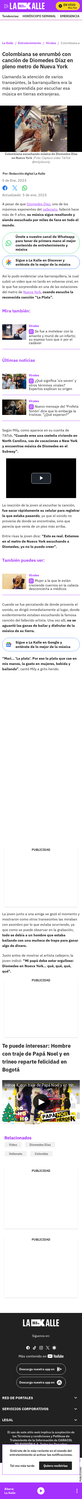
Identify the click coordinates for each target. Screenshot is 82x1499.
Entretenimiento (29, 43)
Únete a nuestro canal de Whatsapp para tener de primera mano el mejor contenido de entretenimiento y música (46, 243)
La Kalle (7, 43)
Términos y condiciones (33, 1436)
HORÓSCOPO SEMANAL (39, 16)
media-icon (41, 1491)
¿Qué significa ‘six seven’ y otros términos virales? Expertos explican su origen (52, 384)
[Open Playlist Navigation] (77, 1491)
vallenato (50, 209)
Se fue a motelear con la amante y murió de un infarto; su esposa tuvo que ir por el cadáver (52, 337)
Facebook (5, 190)
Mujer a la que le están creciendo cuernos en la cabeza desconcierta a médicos (54, 584)
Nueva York (32, 292)
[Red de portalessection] (76, 1398)
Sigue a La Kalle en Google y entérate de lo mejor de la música (43, 644)
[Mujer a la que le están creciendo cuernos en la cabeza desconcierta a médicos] (14, 581)
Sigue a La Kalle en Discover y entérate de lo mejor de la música (43, 262)
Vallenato (15, 1154)
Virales (51, 43)
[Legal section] (76, 1420)
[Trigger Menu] (6, 5)
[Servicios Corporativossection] (76, 1409)
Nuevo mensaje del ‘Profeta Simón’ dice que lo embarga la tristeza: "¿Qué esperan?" (54, 410)
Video (13, 1145)
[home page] (41, 1322)
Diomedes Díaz (38, 204)
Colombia (41, 1154)
